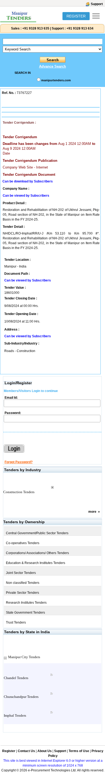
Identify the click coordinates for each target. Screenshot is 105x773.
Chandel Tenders (16, 678)
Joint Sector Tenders (21, 573)
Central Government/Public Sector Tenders (37, 533)
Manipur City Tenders (24, 657)
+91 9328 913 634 (79, 28)
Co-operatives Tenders (22, 543)
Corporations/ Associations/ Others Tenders (37, 553)
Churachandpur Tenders (21, 697)
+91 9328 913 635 (35, 28)
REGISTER (76, 16)
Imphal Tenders (15, 715)
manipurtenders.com (56, 80)
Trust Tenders (16, 622)
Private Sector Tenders (22, 593)
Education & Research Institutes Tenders (35, 563)
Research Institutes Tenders (26, 603)
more (92, 512)
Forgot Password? (19, 462)
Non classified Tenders (22, 583)
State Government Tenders (25, 612)
